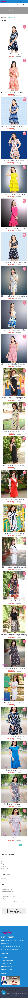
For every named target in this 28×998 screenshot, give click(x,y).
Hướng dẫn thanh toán (7, 891)
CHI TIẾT (14, 40)
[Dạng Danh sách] (5, 21)
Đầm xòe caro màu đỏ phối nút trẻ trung (14, 364)
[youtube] (12, 989)
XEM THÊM (14, 36)
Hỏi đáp (3, 899)
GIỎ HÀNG (14, 786)
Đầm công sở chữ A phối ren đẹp (14, 465)
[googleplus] (15, 989)
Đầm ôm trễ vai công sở (14, 838)
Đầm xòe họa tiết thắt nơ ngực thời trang (14, 262)
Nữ (2, 859)
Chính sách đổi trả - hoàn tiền (8, 896)
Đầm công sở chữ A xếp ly (14, 770)
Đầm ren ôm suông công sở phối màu (14, 398)
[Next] (26, 845)
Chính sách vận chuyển (7, 960)
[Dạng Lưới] (2, 21)
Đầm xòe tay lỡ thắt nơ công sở (14, 736)
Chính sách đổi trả (6, 963)
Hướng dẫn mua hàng (6, 889)
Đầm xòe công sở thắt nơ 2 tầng (14, 432)
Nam (2, 861)
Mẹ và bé (3, 866)
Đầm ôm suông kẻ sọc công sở (14, 533)
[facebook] (10, 989)
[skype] (18, 989)
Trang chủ (4, 17)
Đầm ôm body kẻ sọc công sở (14, 702)
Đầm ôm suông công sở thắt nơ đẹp (14, 567)
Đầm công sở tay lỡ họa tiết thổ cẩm (14, 601)
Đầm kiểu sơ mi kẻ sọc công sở (14, 804)
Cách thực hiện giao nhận (7, 894)
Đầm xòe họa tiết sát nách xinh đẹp (14, 330)
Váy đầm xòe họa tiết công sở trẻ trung (14, 635)
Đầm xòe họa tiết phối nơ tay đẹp (14, 160)
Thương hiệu (4, 868)
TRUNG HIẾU (4, 879)
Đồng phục (4, 864)
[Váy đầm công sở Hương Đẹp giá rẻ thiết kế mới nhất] (3, 1)
